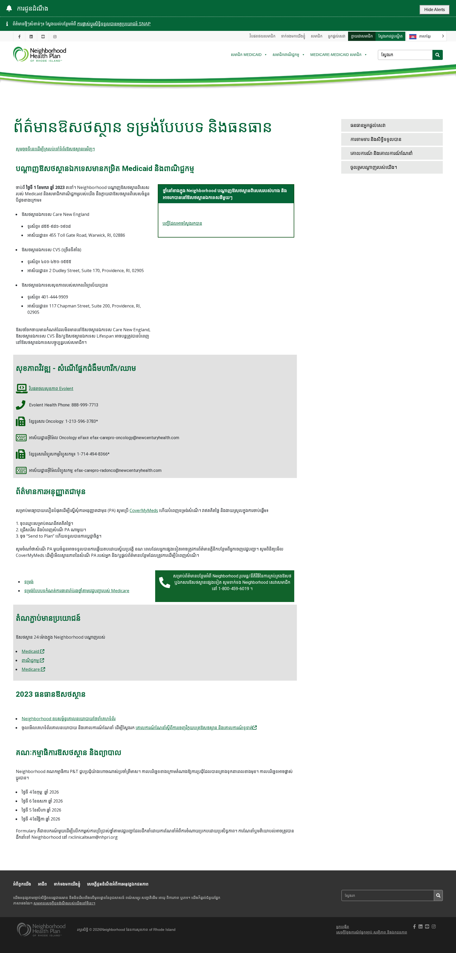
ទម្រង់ (29, 582)
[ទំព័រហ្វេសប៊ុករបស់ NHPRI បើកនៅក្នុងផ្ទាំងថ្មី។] (19, 36)
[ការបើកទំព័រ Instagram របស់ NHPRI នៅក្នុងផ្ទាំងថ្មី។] (55, 36)
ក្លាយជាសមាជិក (362, 36)
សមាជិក (316, 36)
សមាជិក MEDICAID (246, 55)
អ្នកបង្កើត (342, 927)
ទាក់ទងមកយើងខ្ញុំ (293, 36)
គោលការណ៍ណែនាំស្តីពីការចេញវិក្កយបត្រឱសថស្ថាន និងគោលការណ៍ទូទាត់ (194, 728)
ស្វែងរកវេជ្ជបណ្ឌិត (390, 36)
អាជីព (42, 884)
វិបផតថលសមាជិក (263, 36)
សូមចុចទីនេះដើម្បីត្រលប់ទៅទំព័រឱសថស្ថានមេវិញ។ (55, 148)
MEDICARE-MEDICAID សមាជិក (336, 55)
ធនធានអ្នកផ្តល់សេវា (368, 125)
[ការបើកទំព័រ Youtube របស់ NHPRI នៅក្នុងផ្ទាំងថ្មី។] (43, 36)
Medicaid (31, 651)
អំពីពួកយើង (22, 884)
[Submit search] (437, 55)
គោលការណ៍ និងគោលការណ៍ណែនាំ (381, 153)
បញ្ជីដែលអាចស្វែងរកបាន (182, 223)
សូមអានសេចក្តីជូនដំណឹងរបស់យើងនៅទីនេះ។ (64, 903)
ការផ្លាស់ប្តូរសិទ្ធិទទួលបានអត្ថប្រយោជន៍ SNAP (114, 24)
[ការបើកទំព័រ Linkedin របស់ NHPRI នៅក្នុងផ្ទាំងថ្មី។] (31, 36)
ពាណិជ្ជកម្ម (31, 660)
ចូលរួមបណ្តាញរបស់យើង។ (373, 167)
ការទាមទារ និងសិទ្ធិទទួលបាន (375, 139)
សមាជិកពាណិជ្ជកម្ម (286, 55)
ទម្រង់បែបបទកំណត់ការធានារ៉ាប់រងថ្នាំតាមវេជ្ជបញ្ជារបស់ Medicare (76, 591)
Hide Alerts (434, 9)
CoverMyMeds (144, 510)
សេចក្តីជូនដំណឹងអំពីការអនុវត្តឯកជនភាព (118, 884)
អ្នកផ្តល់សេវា (336, 36)
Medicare (31, 669)
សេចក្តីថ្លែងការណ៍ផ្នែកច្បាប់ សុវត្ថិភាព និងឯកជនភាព (371, 932)
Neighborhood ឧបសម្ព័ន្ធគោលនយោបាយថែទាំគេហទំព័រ (69, 719)
